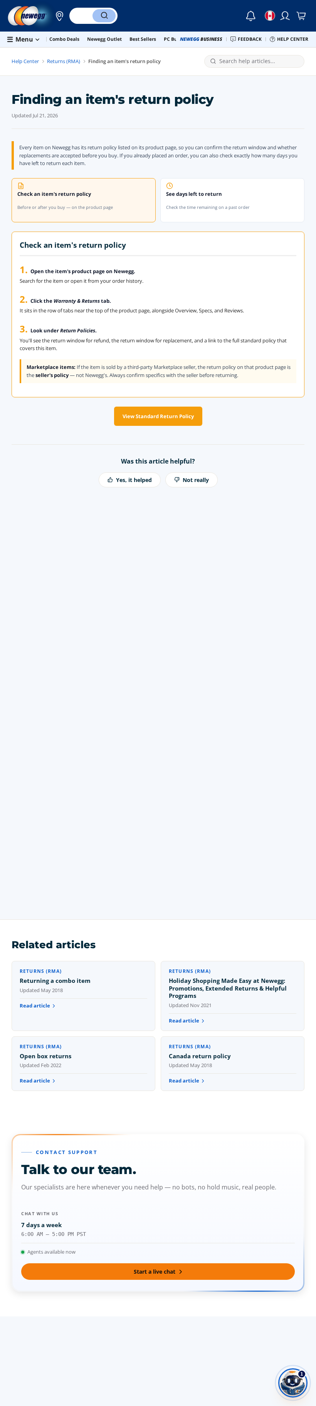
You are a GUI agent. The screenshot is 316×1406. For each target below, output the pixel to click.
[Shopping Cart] (301, 15)
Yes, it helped (134, 480)
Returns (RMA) (63, 61)
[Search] (104, 15)
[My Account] (285, 15)
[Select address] (57, 15)
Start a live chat (154, 1271)
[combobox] (259, 61)
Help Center (25, 61)
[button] (57, 15)
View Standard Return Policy (158, 416)
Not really (196, 480)
